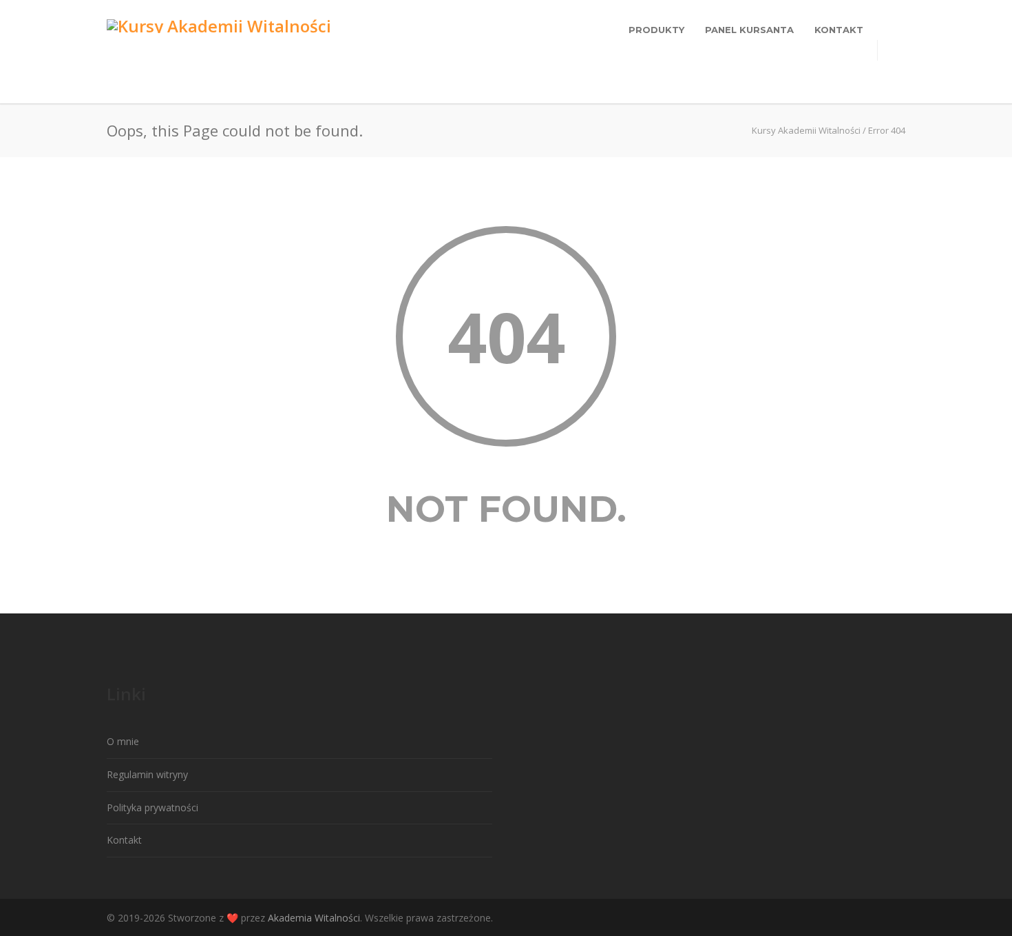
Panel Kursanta (749, 29)
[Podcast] (891, 918)
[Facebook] (836, 918)
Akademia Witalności (314, 917)
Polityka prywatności (152, 807)
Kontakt (838, 29)
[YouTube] (864, 918)
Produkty (656, 29)
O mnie (123, 741)
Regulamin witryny (147, 774)
